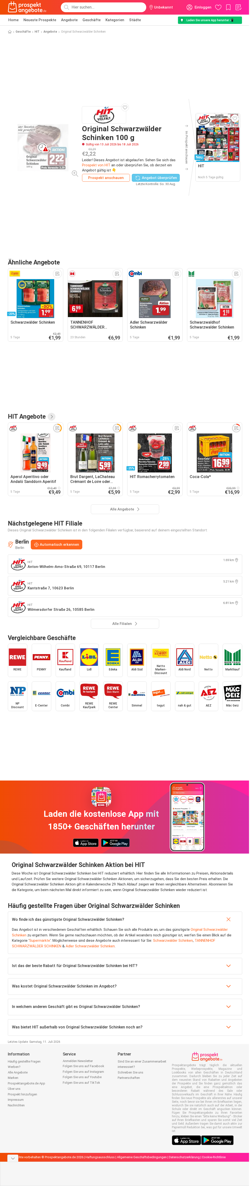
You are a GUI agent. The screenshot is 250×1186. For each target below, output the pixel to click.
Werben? (14, 1067)
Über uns (14, 1089)
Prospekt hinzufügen (22, 1094)
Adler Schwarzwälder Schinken (90, 946)
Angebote (69, 20)
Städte (135, 20)
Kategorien (114, 20)
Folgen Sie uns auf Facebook (83, 1066)
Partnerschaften (129, 1078)
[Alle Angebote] (51, 417)
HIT (37, 31)
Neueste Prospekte (39, 20)
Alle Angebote (18, 1072)
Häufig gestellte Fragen (24, 1061)
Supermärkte (39, 940)
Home (13, 20)
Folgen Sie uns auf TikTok (81, 1082)
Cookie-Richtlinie (214, 1157)
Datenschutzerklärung (184, 1157)
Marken (13, 1078)
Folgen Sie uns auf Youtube (82, 1077)
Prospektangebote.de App (26, 1083)
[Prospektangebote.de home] (27, 7)
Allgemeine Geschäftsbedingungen (142, 1157)
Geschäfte (92, 20)
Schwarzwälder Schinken (173, 940)
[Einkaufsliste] (238, 7)
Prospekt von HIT (96, 165)
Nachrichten (16, 1105)
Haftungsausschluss (100, 1157)
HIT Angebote (27, 416)
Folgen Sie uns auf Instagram (83, 1071)
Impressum (16, 1099)
